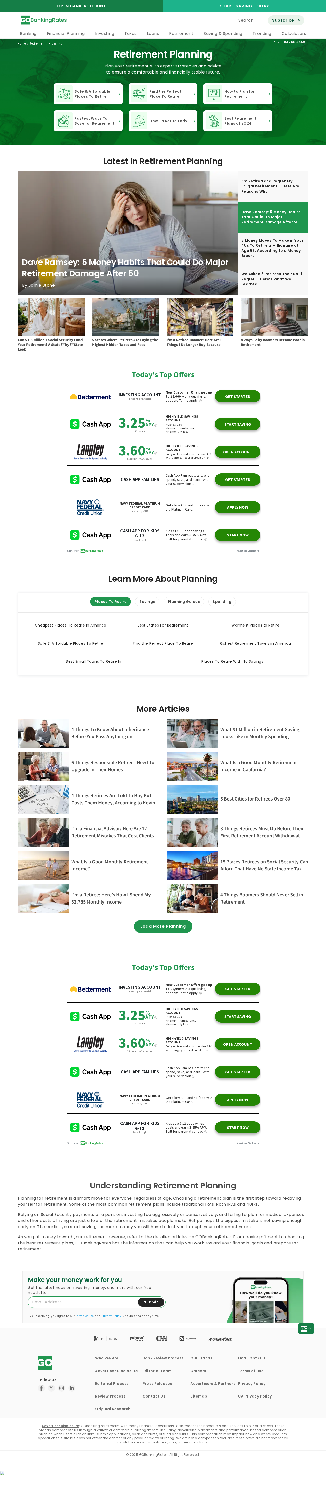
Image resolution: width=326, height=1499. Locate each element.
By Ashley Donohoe (42, 285)
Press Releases (157, 1383)
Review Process (110, 1396)
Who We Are (106, 1358)
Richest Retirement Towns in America (255, 643)
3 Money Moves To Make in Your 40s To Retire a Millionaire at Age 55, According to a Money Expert (123, 267)
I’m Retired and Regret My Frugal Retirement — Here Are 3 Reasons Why (272, 186)
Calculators (294, 33)
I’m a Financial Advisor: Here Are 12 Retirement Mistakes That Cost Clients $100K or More (112, 835)
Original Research (113, 1408)
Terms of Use (85, 1316)
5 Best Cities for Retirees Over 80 (255, 798)
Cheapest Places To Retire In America (70, 625)
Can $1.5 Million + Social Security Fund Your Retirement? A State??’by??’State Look (50, 344)
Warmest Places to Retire (255, 625)
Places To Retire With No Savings (232, 661)
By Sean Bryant (183, 352)
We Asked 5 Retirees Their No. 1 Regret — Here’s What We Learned (271, 279)
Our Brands (201, 1358)
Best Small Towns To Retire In (93, 661)
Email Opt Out (252, 1358)
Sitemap (198, 1396)
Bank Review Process (163, 1358)
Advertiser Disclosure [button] (291, 42)
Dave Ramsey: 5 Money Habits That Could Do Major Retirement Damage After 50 (271, 217)
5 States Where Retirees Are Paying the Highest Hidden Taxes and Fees (125, 342)
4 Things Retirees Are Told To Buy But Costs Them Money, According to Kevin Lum (113, 802)
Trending (262, 33)
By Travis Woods (35, 356)
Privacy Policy (111, 1316)
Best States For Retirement (163, 625)
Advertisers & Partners (212, 1383)
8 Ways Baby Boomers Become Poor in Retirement (273, 342)
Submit (151, 1302)
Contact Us (154, 1396)
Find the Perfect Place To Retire (163, 643)
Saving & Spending (222, 33)
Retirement (181, 33)
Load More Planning (163, 926)
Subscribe (283, 20)
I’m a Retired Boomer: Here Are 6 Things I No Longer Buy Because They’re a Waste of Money (194, 344)
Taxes (130, 33)
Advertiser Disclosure (116, 1370)
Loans (153, 33)
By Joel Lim (104, 351)
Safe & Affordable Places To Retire (70, 643)
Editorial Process (112, 1383)
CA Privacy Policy (255, 1396)
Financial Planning (66, 33)
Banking (28, 33)
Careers (198, 1370)
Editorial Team (157, 1370)
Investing (104, 33)
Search (245, 20)
